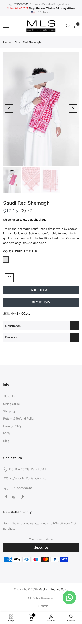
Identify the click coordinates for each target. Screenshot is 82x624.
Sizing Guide (11, 404)
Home (7, 42)
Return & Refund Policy (18, 418)
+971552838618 (21, 4)
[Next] (73, 108)
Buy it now (41, 302)
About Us (9, 396)
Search (43, 606)
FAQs (7, 433)
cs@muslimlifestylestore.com (56, 4)
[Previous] (9, 108)
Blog (6, 441)
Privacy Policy (12, 426)
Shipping (9, 220)
